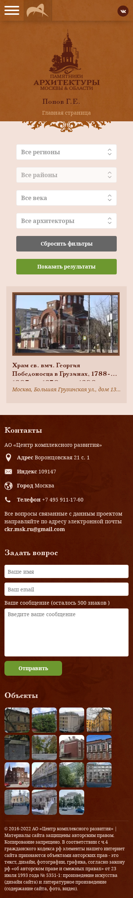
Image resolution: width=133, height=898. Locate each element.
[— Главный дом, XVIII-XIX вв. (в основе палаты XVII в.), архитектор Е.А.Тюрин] (17, 720)
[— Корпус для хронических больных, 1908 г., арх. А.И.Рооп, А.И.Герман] (71, 720)
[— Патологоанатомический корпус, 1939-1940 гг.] (71, 747)
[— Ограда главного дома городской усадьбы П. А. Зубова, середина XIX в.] (17, 747)
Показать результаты (66, 266)
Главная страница (66, 112)
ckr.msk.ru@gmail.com (34, 529)
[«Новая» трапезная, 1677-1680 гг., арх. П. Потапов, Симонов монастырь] (44, 802)
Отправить (33, 668)
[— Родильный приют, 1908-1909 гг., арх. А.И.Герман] (99, 747)
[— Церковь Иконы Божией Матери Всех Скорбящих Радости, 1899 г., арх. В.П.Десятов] (17, 774)
